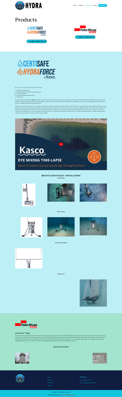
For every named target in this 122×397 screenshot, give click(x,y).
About (74, 5)
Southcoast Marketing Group (66, 395)
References (50, 383)
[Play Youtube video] (61, 144)
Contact (94, 5)
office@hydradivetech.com (89, 383)
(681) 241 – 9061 (87, 380)
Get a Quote (103, 5)
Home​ (48, 377)
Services (81, 5)
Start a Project (36, 41)
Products (88, 5)
